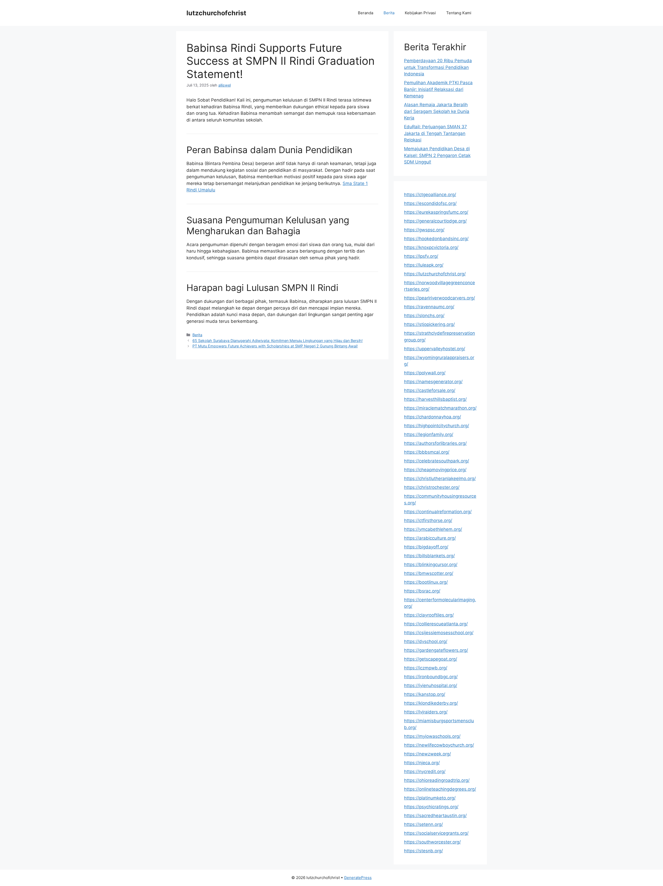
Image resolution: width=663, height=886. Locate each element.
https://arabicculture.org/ (430, 538)
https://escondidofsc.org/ (430, 203)
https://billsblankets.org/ (429, 555)
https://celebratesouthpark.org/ (436, 460)
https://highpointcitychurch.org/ (436, 425)
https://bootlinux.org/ (426, 582)
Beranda (365, 12)
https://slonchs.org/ (424, 315)
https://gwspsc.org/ (424, 229)
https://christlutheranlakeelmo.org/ (440, 478)
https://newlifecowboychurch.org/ (439, 745)
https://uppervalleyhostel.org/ (434, 348)
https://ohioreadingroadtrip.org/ (437, 780)
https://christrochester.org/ (431, 487)
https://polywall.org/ (424, 372)
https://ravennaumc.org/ (429, 306)
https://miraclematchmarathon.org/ (440, 408)
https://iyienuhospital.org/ (430, 685)
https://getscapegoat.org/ (430, 659)
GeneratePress (358, 877)
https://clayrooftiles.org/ (429, 615)
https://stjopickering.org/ (429, 324)
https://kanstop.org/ (424, 694)
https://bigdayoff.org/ (426, 546)
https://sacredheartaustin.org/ (435, 815)
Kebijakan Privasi (420, 12)
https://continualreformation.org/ (438, 511)
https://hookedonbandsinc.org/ (436, 238)
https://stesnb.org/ (423, 850)
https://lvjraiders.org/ (426, 711)
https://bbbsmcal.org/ (426, 452)
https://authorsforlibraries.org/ (435, 443)
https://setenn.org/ (423, 824)
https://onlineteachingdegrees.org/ (440, 789)
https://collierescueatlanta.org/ (436, 623)
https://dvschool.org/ (425, 641)
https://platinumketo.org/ (430, 798)
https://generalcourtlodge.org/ (435, 221)
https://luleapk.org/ (423, 265)
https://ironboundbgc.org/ (431, 676)
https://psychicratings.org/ (431, 806)
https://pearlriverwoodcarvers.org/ (439, 298)
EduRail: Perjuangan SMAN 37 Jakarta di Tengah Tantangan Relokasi (435, 133)
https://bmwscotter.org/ (428, 573)
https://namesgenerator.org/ (433, 381)
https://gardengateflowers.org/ (436, 650)
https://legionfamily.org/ (428, 434)
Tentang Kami (458, 12)
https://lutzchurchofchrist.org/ (435, 273)
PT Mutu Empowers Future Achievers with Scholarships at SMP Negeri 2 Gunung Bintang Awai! (275, 346)
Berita (389, 12)
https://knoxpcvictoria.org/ (431, 247)
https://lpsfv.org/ (421, 256)
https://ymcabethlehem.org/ (433, 529)
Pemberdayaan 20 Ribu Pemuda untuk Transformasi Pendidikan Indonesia (438, 67)
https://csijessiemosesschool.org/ (438, 632)
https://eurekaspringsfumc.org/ (436, 212)
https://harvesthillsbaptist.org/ (435, 399)
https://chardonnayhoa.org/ (432, 416)
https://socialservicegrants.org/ (436, 833)
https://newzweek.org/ (427, 753)
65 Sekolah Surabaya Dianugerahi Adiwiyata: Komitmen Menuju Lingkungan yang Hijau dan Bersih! (277, 340)
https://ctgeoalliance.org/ (430, 194)
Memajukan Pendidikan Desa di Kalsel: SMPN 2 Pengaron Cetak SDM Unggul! (437, 155)
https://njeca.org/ (422, 762)
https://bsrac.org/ (422, 591)
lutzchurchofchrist (216, 13)
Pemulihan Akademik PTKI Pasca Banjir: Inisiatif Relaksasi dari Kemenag (438, 89)
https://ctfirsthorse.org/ (428, 520)
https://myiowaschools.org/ (432, 736)
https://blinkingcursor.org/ (430, 564)
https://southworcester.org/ (432, 842)
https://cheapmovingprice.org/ (435, 469)
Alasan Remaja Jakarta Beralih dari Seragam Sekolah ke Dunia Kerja (436, 111)
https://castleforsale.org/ (429, 390)
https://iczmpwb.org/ (425, 667)
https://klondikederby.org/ (431, 703)
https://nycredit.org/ (424, 771)
